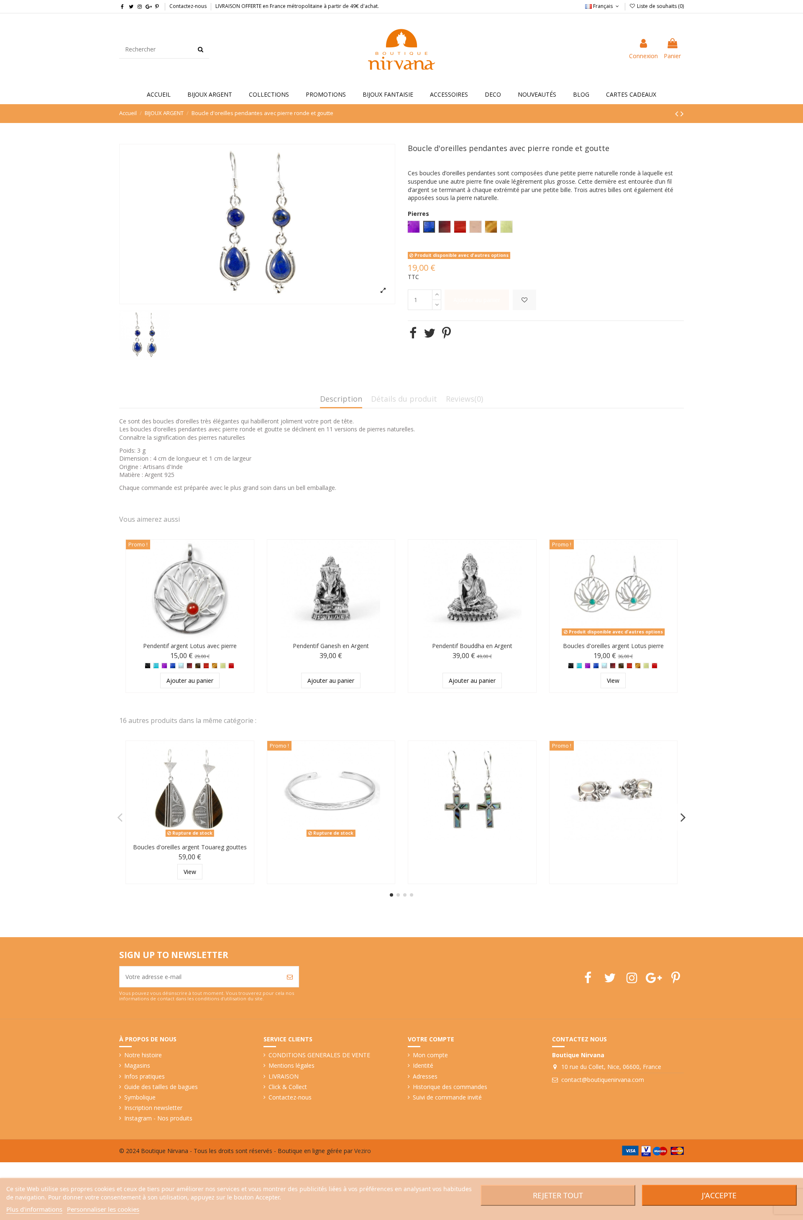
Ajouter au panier (476, 300)
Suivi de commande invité (447, 1097)
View (613, 680)
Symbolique (140, 1097)
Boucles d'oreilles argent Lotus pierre (613, 646)
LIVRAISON (284, 1076)
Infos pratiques (144, 1076)
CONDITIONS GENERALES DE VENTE (319, 1055)
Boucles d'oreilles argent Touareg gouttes (190, 847)
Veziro (362, 1151)
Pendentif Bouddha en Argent (472, 646)
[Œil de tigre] (214, 666)
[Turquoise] (156, 666)
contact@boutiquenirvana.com (602, 1080)
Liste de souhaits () (660, 6)
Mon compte (430, 1055)
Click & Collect (288, 1087)
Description (341, 399)
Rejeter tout (558, 1195)
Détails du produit (404, 399)
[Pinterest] (446, 332)
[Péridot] (223, 666)
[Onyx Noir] (148, 666)
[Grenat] (189, 666)
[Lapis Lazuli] (173, 666)
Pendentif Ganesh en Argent (331, 646)
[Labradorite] (198, 666)
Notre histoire (143, 1055)
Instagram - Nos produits (158, 1118)
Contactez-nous (188, 6)
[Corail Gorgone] (231, 666)
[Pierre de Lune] (181, 666)
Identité (423, 1065)
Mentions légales (292, 1065)
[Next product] (682, 113)
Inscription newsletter (153, 1108)
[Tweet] (429, 332)
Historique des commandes (450, 1087)
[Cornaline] (206, 666)
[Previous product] (677, 113)
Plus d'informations (34, 1209)
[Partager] (413, 332)
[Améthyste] (164, 666)
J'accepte (719, 1195)
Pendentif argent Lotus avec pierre (190, 646)
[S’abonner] (290, 976)
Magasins (137, 1065)
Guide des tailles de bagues (161, 1087)
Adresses (425, 1076)
